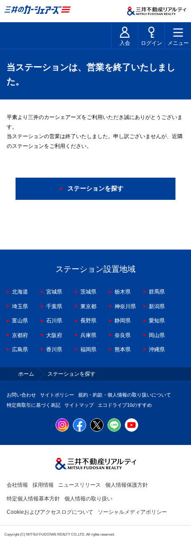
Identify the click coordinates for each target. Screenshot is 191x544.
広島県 (20, 349)
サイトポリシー (57, 394)
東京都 (88, 306)
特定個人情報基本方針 (33, 499)
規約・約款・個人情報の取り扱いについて (124, 394)
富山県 (20, 321)
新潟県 (157, 306)
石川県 (54, 321)
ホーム (26, 374)
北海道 (20, 292)
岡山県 (157, 335)
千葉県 (54, 306)
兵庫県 (88, 335)
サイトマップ (79, 405)
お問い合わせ (21, 394)
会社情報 (17, 485)
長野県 (88, 321)
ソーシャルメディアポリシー (132, 512)
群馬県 (157, 292)
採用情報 (43, 485)
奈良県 (123, 335)
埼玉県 (20, 306)
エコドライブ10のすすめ (125, 405)
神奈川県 (125, 306)
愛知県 (157, 321)
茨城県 (88, 292)
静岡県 (123, 321)
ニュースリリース (79, 485)
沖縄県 (157, 349)
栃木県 (123, 292)
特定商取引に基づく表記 (33, 405)
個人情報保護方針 (126, 485)
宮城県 (54, 292)
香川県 (54, 349)
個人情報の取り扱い (88, 499)
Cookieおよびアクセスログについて (50, 512)
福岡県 (88, 349)
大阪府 (54, 335)
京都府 (20, 335)
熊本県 (123, 349)
